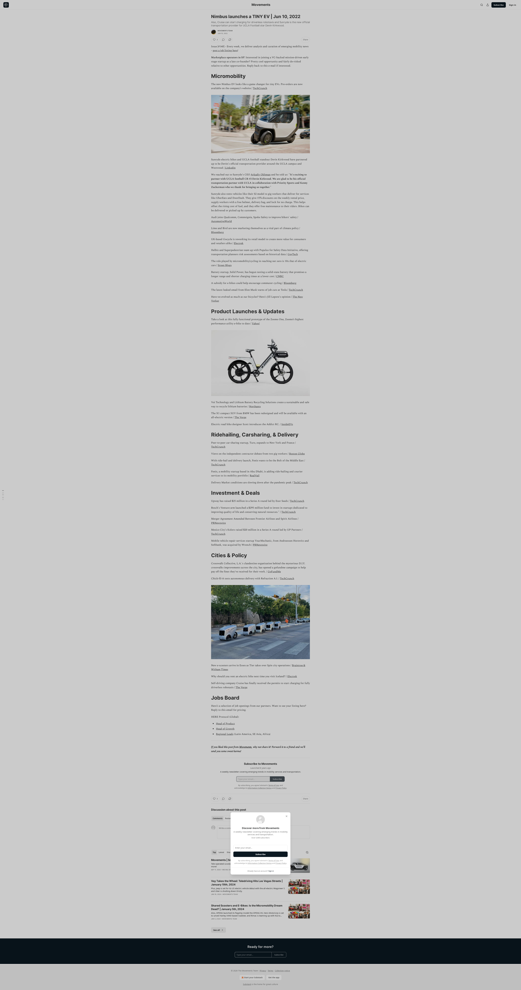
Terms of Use (273, 860)
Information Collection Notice (260, 863)
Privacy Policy (281, 863)
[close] (286, 816)
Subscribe (260, 854)
